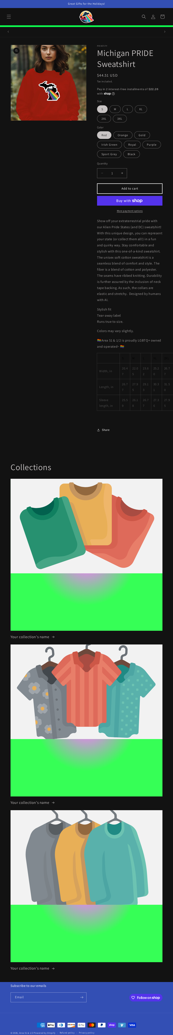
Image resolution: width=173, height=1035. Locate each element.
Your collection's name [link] (30, 636)
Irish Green (109, 145)
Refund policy (67, 1032)
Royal (132, 145)
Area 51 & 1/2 (26, 1032)
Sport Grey (109, 154)
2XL (104, 119)
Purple (152, 145)
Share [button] (106, 430)
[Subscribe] (81, 997)
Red (104, 135)
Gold (142, 135)
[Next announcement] (164, 31)
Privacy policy (87, 1032)
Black (131, 154)
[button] (9, 16)
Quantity (102, 163)
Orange (123, 135)
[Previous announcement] (8, 31)
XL (141, 109)
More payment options (130, 210)
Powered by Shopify (44, 1032)
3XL (119, 119)
